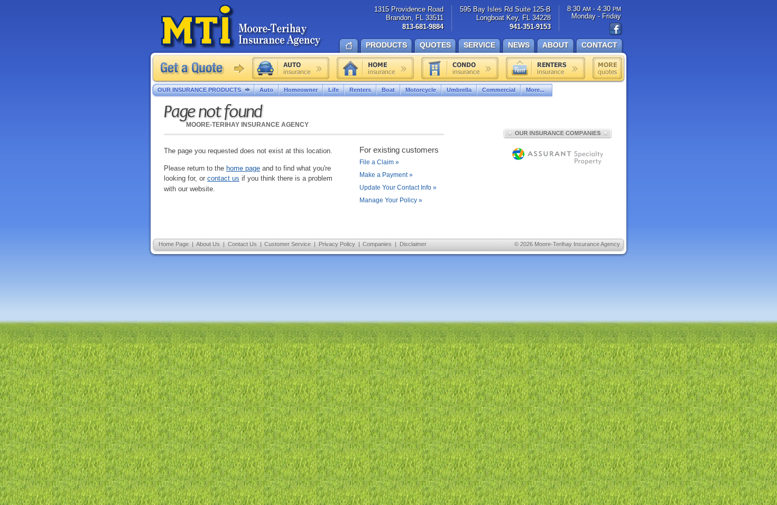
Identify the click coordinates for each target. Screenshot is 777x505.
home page (243, 168)
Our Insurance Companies (557, 133)
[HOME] (349, 45)
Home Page (174, 244)
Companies (377, 244)
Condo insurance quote (459, 68)
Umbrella (459, 90)
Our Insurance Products (199, 90)
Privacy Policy (337, 244)
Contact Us (242, 244)
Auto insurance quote (290, 68)
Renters (360, 90)
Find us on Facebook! (616, 29)
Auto (266, 90)
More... (535, 90)
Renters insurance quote (545, 68)
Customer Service (287, 244)
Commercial (498, 90)
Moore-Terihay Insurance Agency (241, 27)
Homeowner (301, 90)
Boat (388, 90)
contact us (223, 178)
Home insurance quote (375, 68)
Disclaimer (413, 244)
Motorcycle (420, 90)
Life (333, 90)
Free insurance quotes (607, 68)
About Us (208, 244)
